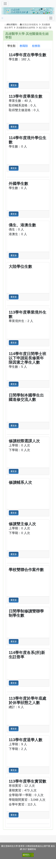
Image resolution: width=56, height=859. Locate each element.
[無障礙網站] (28, 855)
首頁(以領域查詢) (30, 24)
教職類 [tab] (24, 45)
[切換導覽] (5, 3)
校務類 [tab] (36, 45)
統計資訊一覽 (45, 28)
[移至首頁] (28, 10)
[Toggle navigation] (50, 18)
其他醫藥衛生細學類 (25, 28)
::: (2, 18)
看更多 (14, 85)
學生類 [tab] (11, 45)
